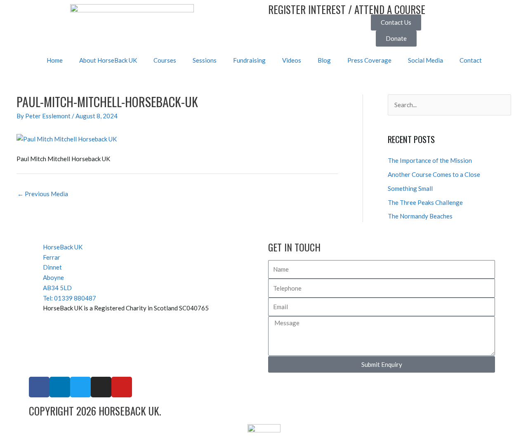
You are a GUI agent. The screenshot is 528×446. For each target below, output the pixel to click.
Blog (324, 60)
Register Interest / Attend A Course (346, 9)
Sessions (205, 60)
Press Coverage (369, 60)
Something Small (410, 188)
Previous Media (42, 193)
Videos (291, 60)
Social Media (425, 60)
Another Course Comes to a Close (434, 174)
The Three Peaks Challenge (425, 202)
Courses (164, 60)
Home (55, 60)
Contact (471, 60)
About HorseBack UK (108, 60)
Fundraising (249, 60)
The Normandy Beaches (420, 216)
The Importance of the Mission (430, 160)
